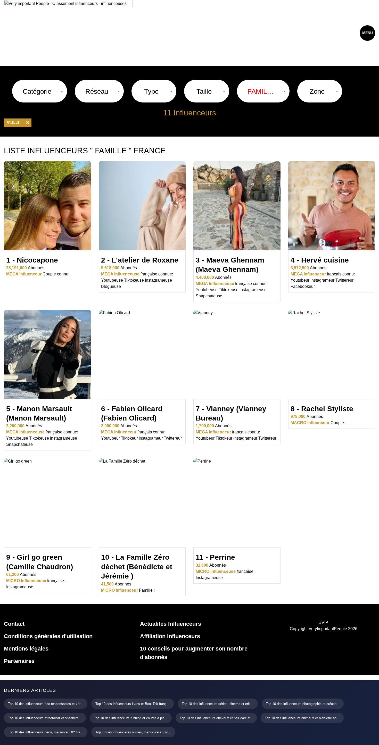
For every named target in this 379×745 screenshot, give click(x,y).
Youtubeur (300, 280)
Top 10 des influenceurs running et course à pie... (131, 718)
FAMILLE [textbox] (261, 91)
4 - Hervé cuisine (320, 260)
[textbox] (37, 91)
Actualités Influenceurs (170, 624)
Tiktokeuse (134, 280)
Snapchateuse (209, 296)
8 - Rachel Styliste (322, 409)
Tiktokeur (129, 438)
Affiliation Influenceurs (170, 636)
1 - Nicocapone (32, 260)
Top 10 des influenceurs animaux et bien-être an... (302, 718)
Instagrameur (322, 280)
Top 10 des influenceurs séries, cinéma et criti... (218, 704)
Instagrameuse (158, 280)
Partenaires (19, 661)
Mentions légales (26, 648)
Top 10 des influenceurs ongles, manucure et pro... (133, 732)
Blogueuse (111, 286)
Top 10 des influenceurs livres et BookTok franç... (132, 704)
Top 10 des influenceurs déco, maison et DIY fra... (45, 732)
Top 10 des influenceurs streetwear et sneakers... (45, 718)
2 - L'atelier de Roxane (139, 260)
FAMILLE (13, 122)
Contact (14, 624)
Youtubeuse (112, 280)
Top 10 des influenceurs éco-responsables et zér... (45, 704)
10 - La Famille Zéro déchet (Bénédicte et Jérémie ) (136, 566)
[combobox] (39, 91)
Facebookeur (303, 286)
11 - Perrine (215, 557)
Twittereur (344, 280)
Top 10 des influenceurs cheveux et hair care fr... (216, 718)
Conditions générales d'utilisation (48, 636)
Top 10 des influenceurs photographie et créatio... (303, 704)
